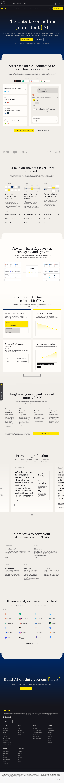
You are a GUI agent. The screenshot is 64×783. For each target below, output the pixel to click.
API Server (5, 736)
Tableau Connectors (7, 744)
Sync (19, 728)
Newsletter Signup (6, 759)
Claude (18, 81)
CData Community (6, 751)
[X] (6, 717)
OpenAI (19, 761)
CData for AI (43, 8)
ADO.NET (4, 732)
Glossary (4, 761)
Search (50, 8)
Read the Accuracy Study (31, 375)
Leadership (50, 736)
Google (19, 755)
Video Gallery (5, 763)
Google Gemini (46, 81)
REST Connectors (6, 738)
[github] (8, 717)
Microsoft (20, 757)
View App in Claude (41, 130)
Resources (5, 757)
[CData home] (4, 8)
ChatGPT (26, 81)
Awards (49, 734)
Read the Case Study (19, 505)
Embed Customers (36, 734)
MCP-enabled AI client (23, 605)
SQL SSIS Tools (21, 732)
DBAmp (19, 734)
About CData (50, 728)
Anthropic (20, 751)
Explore (6, 557)
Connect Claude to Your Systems (22, 130)
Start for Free (25, 688)
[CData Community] (10, 717)
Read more (58, 3)
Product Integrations (37, 730)
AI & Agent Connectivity (38, 732)
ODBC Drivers (5, 728)
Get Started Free (26, 39)
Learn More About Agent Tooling (41, 433)
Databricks (20, 753)
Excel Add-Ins (5, 740)
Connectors (35, 728)
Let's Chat (56, 8)
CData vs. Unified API (37, 738)
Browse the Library (30, 643)
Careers (49, 740)
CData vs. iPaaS (36, 736)
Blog (3, 755)
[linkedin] (3, 717)
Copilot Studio (35, 81)
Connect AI (20, 730)
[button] (30, 515)
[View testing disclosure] (10, 319)
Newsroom (50, 732)
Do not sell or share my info (56, 779)
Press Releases (51, 730)
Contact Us (50, 742)
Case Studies (5, 753)
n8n (18, 759)
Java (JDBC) (5, 730)
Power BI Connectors (7, 742)
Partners (49, 738)
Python (4, 734)
